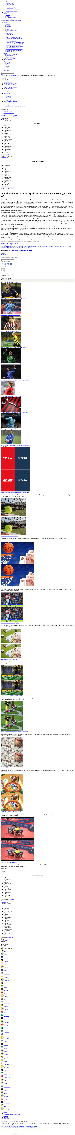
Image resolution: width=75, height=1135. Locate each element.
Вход (2, 74)
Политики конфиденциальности (12, 1114)
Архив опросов (4, 157)
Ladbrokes (6, 1064)
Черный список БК (11, 51)
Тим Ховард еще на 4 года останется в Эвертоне (13, 363)
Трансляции (7, 12)
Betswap (6, 961)
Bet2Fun (6, 1025)
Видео (5, 13)
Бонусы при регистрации (12, 54)
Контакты (6, 1113)
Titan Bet (7, 148)
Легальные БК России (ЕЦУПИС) (15, 43)
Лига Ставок (7, 1087)
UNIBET (7, 143)
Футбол (8, 24)
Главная (3, 75)
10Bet (6, 152)
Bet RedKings (8, 146)
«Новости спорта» (14, 282)
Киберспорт (9, 68)
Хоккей (8, 28)
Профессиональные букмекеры (14, 47)
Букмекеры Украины (11, 41)
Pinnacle (6, 958)
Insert (15, 1133)
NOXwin (7, 136)
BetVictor (6, 1070)
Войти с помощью (5, 261)
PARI (5, 1080)
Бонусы (5, 53)
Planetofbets (8, 140)
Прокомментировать (17, 250)
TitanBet (6, 967)
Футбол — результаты (11, 7)
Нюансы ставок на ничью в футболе (10, 623)
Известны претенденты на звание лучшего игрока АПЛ (15, 380)
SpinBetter (6, 1032)
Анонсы (8, 16)
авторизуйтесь (4, 254)
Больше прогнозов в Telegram (8, 245)
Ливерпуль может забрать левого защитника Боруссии (14, 347)
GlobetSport (6, 1003)
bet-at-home (8, 130)
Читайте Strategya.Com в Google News (10, 243)
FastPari (6, 1029)
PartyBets (7, 137)
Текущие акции (10, 57)
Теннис (8, 25)
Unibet (5, 987)
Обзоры (8, 15)
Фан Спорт (6, 1022)
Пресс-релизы (9, 34)
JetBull (5, 993)
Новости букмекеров (11, 30)
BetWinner (6, 1038)
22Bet (5, 1048)
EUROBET (8, 177)
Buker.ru (7, 126)
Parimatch (6, 1006)
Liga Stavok (6, 1016)
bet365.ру (6, 1074)
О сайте (5, 1112)
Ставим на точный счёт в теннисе (9, 536)
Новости (6, 22)
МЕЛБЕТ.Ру (7, 1103)
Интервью (9, 33)
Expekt (7, 178)
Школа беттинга (8, 59)
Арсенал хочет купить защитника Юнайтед (11, 396)
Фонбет (6, 1099)
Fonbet (5, 1051)
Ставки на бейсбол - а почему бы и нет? (11, 768)
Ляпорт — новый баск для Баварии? (10, 331)
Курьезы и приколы (11, 17)
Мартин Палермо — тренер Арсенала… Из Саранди (14, 298)
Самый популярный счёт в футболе (9, 659)
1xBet (5, 1041)
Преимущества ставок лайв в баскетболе (11, 811)
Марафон (7, 150)
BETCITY (6, 1109)
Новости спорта (15, 75)
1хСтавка (6, 1096)
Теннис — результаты (11, 8)
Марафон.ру (7, 1077)
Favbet (5, 1019)
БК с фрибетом (10, 55)
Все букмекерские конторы (13, 37)
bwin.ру (6, 1090)
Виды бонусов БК (10, 58)
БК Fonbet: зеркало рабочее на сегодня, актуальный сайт (15, 492)
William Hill (8, 145)
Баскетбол (8, 26)
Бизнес (8, 31)
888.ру (5, 1106)
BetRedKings (7, 974)
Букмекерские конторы (9, 35)
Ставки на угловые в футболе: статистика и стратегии (14, 731)
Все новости (4, 78)
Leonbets (7, 127)
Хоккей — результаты (11, 11)
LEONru (6, 1083)
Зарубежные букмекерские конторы (15, 39)
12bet (6, 174)
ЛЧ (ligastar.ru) (8, 128)
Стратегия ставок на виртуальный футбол (11, 695)
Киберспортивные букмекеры (13, 50)
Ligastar (6, 1054)
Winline (5, 1093)
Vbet (5, 964)
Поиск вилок (9, 3)
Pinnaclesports (8, 139)
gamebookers (8, 134)
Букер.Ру (7, 184)
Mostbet (6, 1035)
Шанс (6, 169)
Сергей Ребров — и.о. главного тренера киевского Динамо (15, 445)
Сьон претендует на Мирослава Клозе (10, 315)
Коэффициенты (7, 1)
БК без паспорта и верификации (14, 46)
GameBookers (7, 999)
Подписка (6, 1117)
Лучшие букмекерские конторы (14, 38)
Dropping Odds (10, 4)
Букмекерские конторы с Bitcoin (14, 49)
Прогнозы (6, 61)
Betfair (6, 131)
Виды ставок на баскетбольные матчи (10, 586)
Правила (6, 1116)
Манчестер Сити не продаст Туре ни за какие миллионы (15, 429)
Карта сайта (6, 1118)
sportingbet (7, 183)
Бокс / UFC (9, 29)
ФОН (6, 168)
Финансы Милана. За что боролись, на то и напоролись (14, 412)
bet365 (5, 1061)
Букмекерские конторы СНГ (13, 45)
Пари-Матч (8, 149)
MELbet (6, 1045)
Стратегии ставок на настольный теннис (11, 862)
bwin (6, 133)
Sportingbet (8, 142)
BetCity (7, 175)
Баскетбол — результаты (12, 9)
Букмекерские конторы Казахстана (15, 42)
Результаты (6, 5)
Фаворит (7, 167)
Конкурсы (6, 70)
